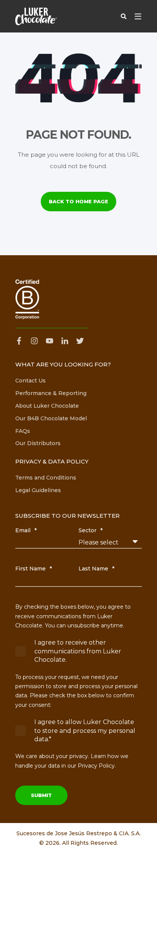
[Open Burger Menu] (138, 16)
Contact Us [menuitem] (30, 380)
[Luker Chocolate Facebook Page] (21, 341)
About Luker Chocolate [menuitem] (47, 405)
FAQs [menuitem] (22, 431)
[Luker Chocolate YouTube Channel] (49, 341)
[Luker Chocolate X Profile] (80, 341)
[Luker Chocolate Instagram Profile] (34, 341)
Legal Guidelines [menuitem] (38, 490)
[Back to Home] (36, 16)
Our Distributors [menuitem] (38, 443)
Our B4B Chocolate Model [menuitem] (51, 418)
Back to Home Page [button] (78, 201)
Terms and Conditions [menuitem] (45, 477)
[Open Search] (124, 15)
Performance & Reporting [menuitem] (51, 393)
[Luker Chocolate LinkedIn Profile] (64, 341)
